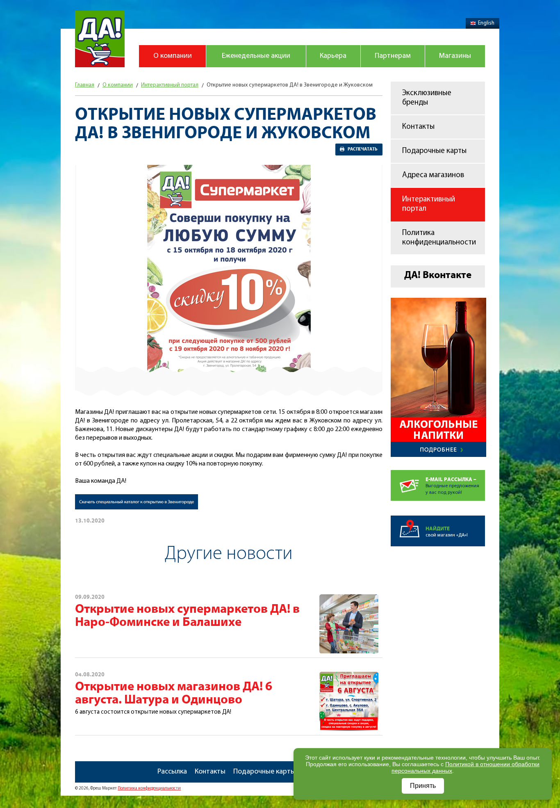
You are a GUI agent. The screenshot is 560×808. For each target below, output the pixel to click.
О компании (172, 56)
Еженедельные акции (256, 56)
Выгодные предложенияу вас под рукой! (452, 486)
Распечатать (363, 149)
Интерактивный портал (428, 204)
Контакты (418, 127)
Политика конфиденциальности (439, 238)
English (486, 23)
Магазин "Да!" (100, 39)
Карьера (333, 56)
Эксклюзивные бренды (426, 98)
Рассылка (172, 772)
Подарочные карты (434, 151)
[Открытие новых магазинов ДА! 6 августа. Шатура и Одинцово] (348, 676)
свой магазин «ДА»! (447, 532)
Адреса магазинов (433, 175)
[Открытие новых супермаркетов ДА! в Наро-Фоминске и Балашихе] (348, 599)
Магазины (455, 56)
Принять (423, 785)
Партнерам (393, 56)
